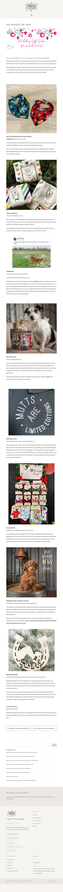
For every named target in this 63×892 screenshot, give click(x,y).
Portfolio (10, 865)
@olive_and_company (19, 139)
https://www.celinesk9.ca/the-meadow (17, 274)
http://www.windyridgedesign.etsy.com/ (17, 677)
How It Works (10, 860)
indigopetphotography (14, 838)
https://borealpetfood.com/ (14, 359)
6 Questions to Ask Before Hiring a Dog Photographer (18, 768)
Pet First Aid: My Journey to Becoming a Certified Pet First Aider (21, 780)
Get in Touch (10, 868)
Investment (10, 862)
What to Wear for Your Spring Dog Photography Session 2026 (20, 756)
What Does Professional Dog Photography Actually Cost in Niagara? (21, 752)
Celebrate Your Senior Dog (12, 776)
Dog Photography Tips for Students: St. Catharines (18, 772)
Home (35, 815)
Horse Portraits (37, 820)
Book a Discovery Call (12, 871)
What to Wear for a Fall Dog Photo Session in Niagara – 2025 (19, 764)
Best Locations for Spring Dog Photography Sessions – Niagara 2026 (22, 760)
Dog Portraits (37, 817)
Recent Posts (12, 750)
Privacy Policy (49, 881)
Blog (35, 826)
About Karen (37, 823)
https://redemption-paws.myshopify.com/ (23, 441)
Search (54, 745)
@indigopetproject (13, 834)
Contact (55, 881)
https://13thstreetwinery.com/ (14, 216)
